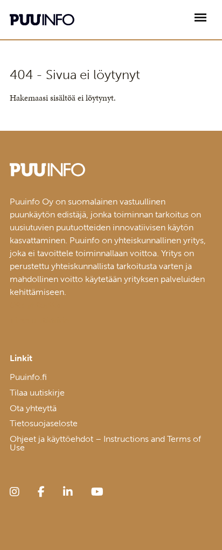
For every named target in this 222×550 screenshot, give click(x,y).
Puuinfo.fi (28, 377)
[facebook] (41, 491)
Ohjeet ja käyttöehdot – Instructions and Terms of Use (105, 443)
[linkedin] (68, 491)
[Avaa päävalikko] (200, 17)
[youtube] (97, 491)
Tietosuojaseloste (44, 423)
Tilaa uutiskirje (37, 392)
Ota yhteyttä (33, 408)
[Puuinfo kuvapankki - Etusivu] (42, 19)
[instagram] (14, 491)
